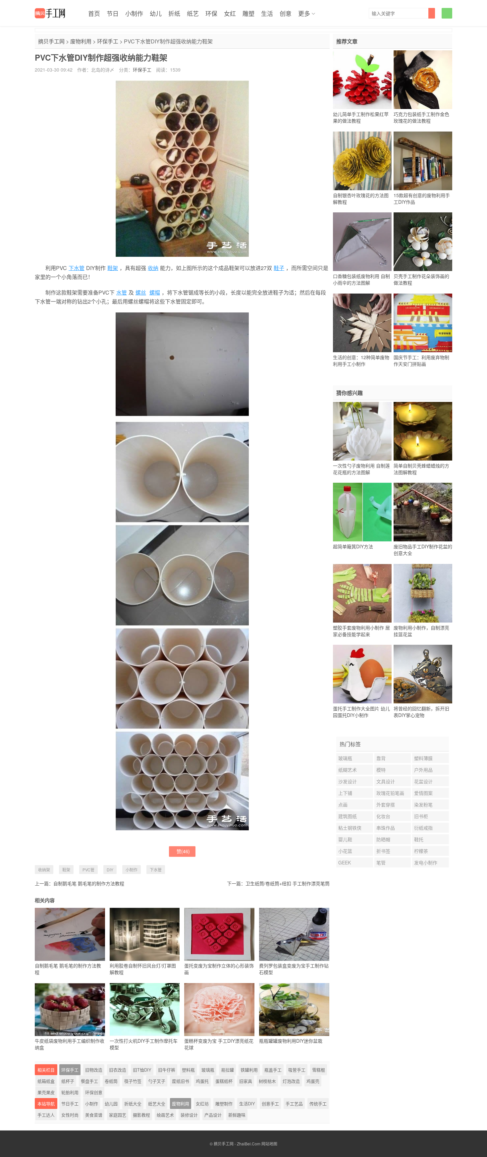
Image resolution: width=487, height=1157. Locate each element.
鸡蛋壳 (312, 1081)
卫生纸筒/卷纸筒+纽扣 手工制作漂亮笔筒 (287, 883)
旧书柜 (421, 816)
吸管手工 (296, 1070)
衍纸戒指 (423, 827)
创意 (286, 13)
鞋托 (418, 839)
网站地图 (269, 1143)
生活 (267, 13)
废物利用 (80, 41)
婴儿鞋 (345, 839)
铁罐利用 (249, 1070)
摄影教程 (141, 1115)
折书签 (383, 851)
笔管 (381, 862)
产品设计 (213, 1115)
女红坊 (202, 1103)
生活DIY (247, 1103)
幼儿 (156, 13)
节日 (113, 13)
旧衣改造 (117, 1070)
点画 (343, 804)
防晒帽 (383, 839)
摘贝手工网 (51, 41)
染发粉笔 (423, 804)
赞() (183, 851)
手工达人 (46, 1115)
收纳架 (44, 869)
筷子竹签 (132, 1081)
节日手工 (70, 1103)
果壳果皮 (46, 1092)
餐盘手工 (89, 1081)
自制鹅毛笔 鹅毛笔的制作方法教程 (88, 883)
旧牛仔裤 (166, 1070)
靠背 (381, 758)
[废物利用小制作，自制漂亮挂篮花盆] (423, 593)
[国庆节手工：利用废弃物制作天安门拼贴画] (423, 322)
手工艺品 (294, 1103)
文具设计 (385, 781)
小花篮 (345, 851)
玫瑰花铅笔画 (390, 793)
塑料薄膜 (423, 758)
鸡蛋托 (202, 1081)
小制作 (134, 13)
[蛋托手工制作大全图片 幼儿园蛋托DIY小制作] (362, 674)
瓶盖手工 (273, 1070)
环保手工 (107, 41)
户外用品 (423, 769)
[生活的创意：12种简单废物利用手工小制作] (362, 322)
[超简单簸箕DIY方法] (362, 512)
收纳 (153, 268)
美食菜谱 (93, 1115)
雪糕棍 (318, 1070)
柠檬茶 (421, 851)
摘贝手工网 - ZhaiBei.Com (237, 1143)
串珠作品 (385, 827)
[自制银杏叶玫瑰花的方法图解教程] (362, 160)
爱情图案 (423, 793)
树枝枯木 (267, 1081)
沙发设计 (347, 781)
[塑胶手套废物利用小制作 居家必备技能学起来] (362, 593)
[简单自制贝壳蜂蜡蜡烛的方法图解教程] (423, 431)
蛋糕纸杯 (224, 1081)
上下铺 (345, 793)
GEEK (344, 862)
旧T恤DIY (142, 1070)
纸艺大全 (156, 1103)
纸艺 (193, 13)
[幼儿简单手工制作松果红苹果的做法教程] (362, 80)
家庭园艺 (117, 1115)
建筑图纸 (347, 816)
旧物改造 (93, 1070)
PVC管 (88, 869)
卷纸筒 (111, 1081)
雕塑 (248, 13)
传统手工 (318, 1103)
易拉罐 (227, 1070)
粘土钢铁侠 (349, 827)
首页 (94, 13)
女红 (230, 13)
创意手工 (270, 1103)
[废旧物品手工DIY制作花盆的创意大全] (423, 512)
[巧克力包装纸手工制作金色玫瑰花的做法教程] (423, 80)
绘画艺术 (165, 1115)
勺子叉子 (156, 1081)
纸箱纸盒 (46, 1081)
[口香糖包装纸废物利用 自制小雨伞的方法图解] (362, 242)
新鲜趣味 (236, 1115)
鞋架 (112, 268)
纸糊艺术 (347, 769)
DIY (110, 869)
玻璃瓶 (207, 1070)
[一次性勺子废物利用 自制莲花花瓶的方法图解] (362, 431)
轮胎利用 (70, 1092)
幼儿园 (111, 1103)
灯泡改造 (291, 1081)
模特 (381, 769)
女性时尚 (70, 1115)
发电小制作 (425, 862)
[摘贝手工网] (50, 13)
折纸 (174, 13)
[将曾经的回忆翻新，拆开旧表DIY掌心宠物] (423, 674)
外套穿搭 (385, 804)
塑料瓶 (188, 1070)
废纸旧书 (180, 1081)
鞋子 (279, 268)
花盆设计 (423, 781)
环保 (211, 13)
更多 (304, 13)
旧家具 (245, 1081)
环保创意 (93, 1092)
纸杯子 (67, 1081)
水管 (121, 292)
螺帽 (154, 292)
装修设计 (189, 1115)
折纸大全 (132, 1103)
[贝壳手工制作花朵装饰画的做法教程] (423, 242)
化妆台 (383, 816)
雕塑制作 (224, 1103)
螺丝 (140, 292)
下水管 (76, 268)
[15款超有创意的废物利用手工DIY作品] (423, 160)
